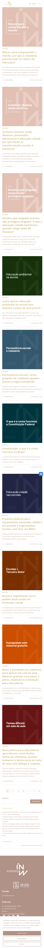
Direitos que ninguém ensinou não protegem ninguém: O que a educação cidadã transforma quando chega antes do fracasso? (22, 224)
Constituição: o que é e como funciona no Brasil (20, 450)
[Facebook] (4, 916)
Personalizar (22, 939)
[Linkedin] (13, 916)
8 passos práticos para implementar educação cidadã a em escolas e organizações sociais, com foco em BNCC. (22, 524)
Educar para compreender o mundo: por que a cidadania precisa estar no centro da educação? (19, 57)
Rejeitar (22, 944)
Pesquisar (5, 798)
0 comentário (8, 80)
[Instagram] (9, 916)
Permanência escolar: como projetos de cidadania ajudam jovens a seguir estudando (20, 378)
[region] (22, 932)
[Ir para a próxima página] (39, 791)
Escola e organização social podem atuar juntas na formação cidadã (19, 599)
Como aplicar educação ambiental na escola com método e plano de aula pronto (21, 305)
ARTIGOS (5, 49)
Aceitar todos (22, 933)
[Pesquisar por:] (38, 4)
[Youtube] (18, 916)
